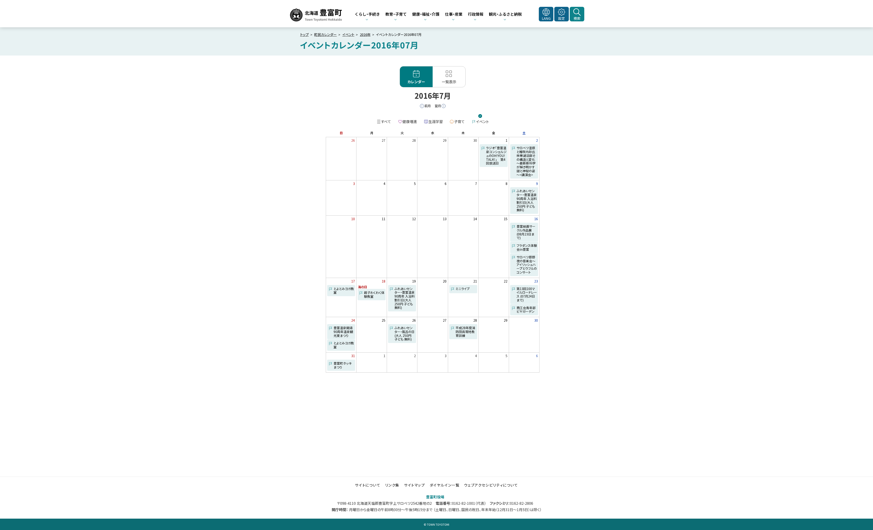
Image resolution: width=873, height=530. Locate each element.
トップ (304, 34)
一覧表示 (449, 81)
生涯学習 (435, 121)
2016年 (365, 34)
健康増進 (409, 121)
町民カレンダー (325, 34)
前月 (427, 105)
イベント (348, 34)
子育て (459, 121)
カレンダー (416, 81)
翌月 (438, 105)
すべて (386, 121)
